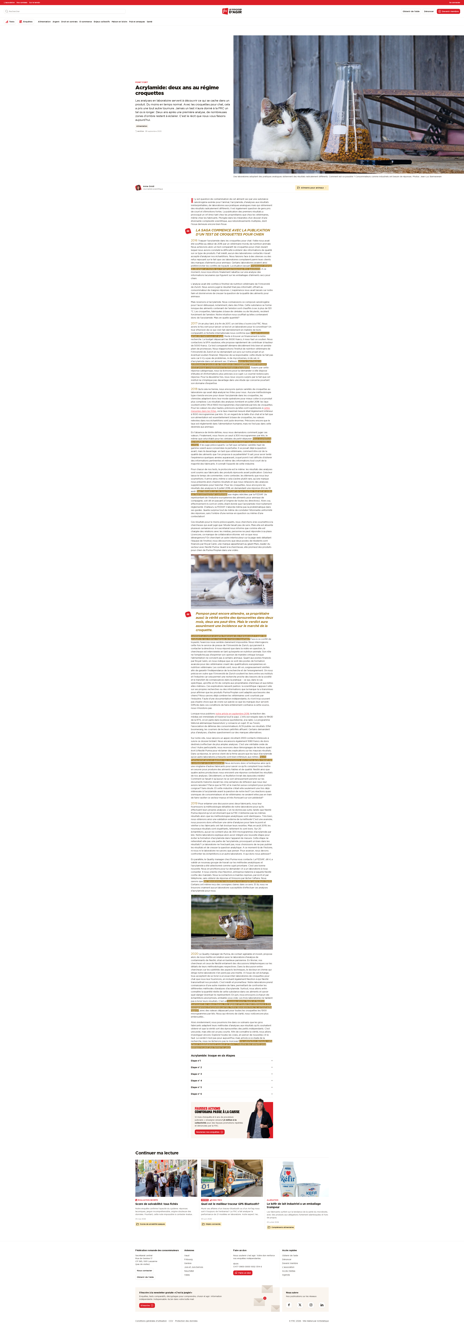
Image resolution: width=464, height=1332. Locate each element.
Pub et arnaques (137, 22)
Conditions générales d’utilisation (151, 1321)
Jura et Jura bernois (193, 1267)
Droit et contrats (69, 22)
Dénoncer (286, 1259)
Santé (149, 22)
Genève (187, 1263)
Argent (56, 22)
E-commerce (86, 22)
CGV (171, 1321)
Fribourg (188, 1259)
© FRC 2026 (295, 1321)
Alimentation (44, 22)
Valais (187, 1275)
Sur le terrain (34, 3)
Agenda (286, 1275)
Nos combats (22, 3)
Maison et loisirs (119, 22)
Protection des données (186, 1321)
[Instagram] (311, 1305)
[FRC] (232, 11)
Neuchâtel (189, 1271)
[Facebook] (289, 1305)
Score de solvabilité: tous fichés (156, 1203)
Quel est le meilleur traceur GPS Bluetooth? (230, 1203)
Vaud (186, 1255)
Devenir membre (290, 1263)
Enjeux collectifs (102, 22)
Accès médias (288, 1271)
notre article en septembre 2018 (232, 713)
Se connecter (454, 3)
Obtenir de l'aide (290, 1255)
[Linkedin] (322, 1305)
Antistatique (323, 1321)
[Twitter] (300, 1305)
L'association (9, 3)
